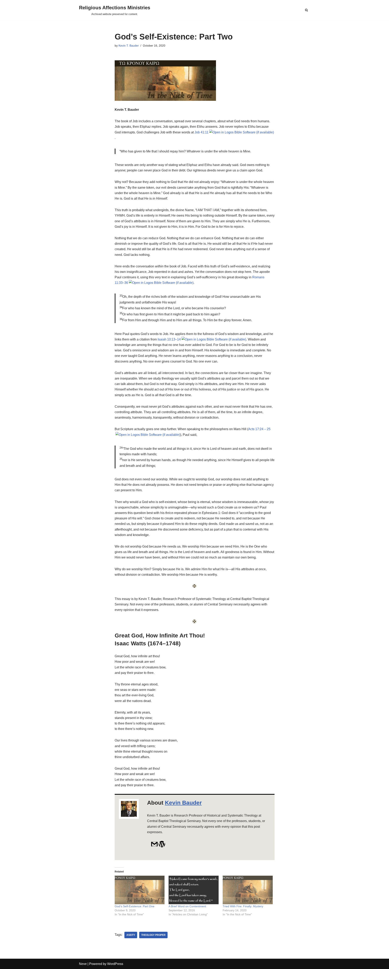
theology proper (153, 935)
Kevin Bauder (183, 803)
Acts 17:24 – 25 (259, 429)
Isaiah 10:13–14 (169, 339)
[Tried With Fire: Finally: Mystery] (248, 890)
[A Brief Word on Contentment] (194, 890)
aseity (130, 935)
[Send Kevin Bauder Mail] (154, 846)
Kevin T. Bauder (129, 45)
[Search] (306, 10)
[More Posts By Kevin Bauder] (162, 846)
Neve (83, 964)
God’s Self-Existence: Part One (134, 906)
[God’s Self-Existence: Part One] (140, 890)
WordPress (115, 964)
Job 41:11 (201, 132)
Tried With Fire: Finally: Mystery (243, 906)
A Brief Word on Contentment (187, 906)
